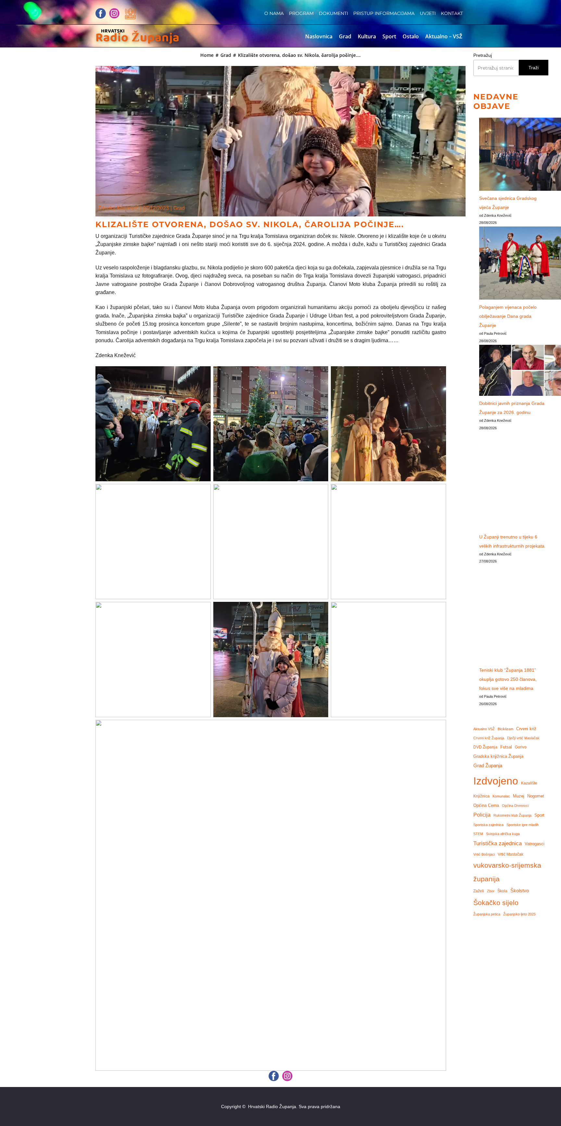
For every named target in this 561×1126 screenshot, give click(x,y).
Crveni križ (526, 728)
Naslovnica (318, 36)
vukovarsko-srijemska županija (507, 872)
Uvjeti (428, 13)
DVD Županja (485, 747)
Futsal (506, 746)
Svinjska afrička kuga (503, 834)
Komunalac (501, 796)
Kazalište (529, 783)
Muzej (518, 796)
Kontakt (452, 13)
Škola (502, 891)
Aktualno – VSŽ (443, 36)
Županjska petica (486, 914)
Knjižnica (481, 796)
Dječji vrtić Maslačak (523, 738)
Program (301, 13)
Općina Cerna (486, 805)
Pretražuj (482, 55)
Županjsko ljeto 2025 (519, 914)
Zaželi (478, 891)
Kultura (367, 36)
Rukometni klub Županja (512, 815)
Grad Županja (487, 765)
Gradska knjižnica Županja (498, 756)
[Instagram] (114, 13)
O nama (274, 13)
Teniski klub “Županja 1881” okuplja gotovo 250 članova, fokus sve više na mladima (508, 679)
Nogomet (535, 796)
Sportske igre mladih (522, 825)
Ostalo (411, 36)
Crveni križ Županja (488, 738)
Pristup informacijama (384, 13)
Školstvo (519, 890)
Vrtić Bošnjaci (484, 854)
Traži (534, 67)
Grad (345, 36)
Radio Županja (137, 38)
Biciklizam (505, 729)
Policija (482, 815)
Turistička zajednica (497, 843)
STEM (478, 834)
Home (207, 55)
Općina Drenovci (515, 806)
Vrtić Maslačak (510, 854)
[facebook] (100, 13)
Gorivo (521, 747)
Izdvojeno (495, 781)
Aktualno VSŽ (484, 729)
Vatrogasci (534, 844)
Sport (389, 36)
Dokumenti (333, 13)
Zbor (490, 891)
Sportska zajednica (488, 825)
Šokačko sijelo (495, 902)
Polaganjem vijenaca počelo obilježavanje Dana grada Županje (508, 316)
